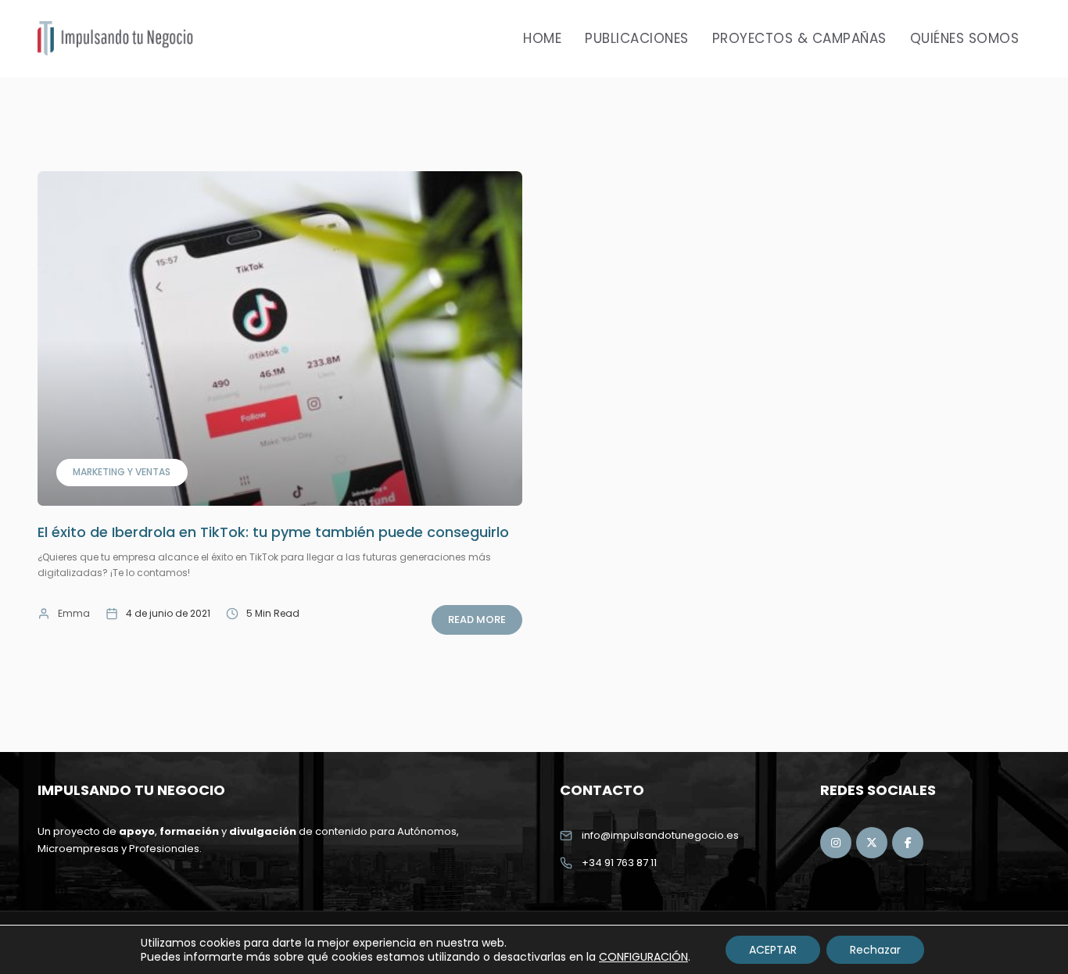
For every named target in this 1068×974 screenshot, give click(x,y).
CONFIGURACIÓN (643, 957)
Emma (74, 613)
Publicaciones (637, 38)
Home (542, 38)
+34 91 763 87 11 (619, 862)
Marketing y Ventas (121, 471)
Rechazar (875, 950)
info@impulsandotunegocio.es (660, 835)
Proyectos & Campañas (799, 38)
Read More (477, 619)
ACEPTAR (773, 950)
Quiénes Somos (965, 38)
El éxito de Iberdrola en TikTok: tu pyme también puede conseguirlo (273, 532)
